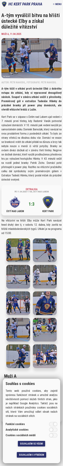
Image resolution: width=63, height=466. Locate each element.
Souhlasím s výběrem (31, 454)
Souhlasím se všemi (31, 443)
